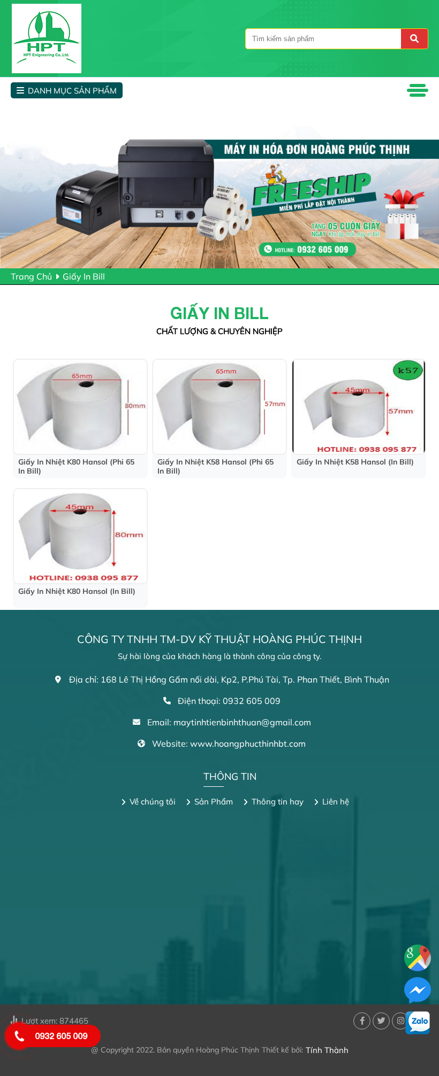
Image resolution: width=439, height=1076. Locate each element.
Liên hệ (335, 801)
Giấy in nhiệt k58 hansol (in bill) (355, 462)
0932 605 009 (61, 1036)
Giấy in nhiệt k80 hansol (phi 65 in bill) (76, 467)
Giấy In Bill (84, 276)
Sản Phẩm (213, 801)
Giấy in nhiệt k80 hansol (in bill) (76, 591)
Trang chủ (31, 276)
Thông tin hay (278, 801)
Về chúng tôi (153, 801)
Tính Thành (327, 1050)
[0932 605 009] (18, 1036)
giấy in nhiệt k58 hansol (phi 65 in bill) (215, 467)
